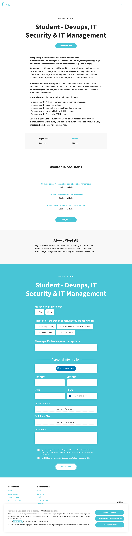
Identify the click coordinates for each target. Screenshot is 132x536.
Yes (40, 312)
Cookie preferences (110, 525)
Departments (13, 494)
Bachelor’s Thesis (46, 333)
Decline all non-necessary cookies (110, 519)
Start (10, 491)
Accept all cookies (109, 512)
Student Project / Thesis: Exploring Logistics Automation (66, 184)
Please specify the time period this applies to (58, 341)
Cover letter (41, 429)
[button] (122, 4)
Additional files (42, 416)
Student (75, 139)
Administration (42, 500)
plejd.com (120, 502)
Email (38, 390)
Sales (39, 491)
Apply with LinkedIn (67, 368)
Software (40, 494)
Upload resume (42, 403)
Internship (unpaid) (46, 326)
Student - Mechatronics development (66, 195)
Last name (73, 376)
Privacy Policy (85, 450)
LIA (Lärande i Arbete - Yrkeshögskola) (76, 326)
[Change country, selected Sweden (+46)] (70, 396)
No (51, 312)
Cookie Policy (17, 522)
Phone (71, 390)
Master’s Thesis (67, 333)
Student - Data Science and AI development (66, 205)
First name (41, 376)
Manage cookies (14, 501)
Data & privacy (13, 497)
